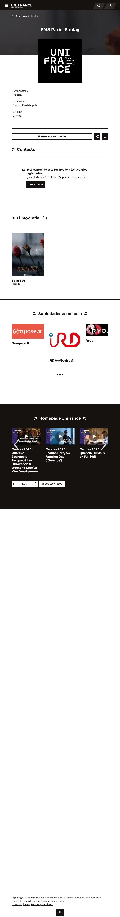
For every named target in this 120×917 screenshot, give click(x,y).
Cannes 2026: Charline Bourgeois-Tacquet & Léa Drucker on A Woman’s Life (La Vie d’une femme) (25, 460)
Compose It (20, 343)
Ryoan (90, 341)
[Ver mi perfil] (110, 6)
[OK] (60, 912)
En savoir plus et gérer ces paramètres (32, 904)
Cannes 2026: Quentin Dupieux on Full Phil (92, 453)
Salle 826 (18, 281)
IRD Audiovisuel (61, 360)
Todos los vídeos (52, 483)
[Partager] (97, 136)
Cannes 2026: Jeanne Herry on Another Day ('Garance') (58, 455)
